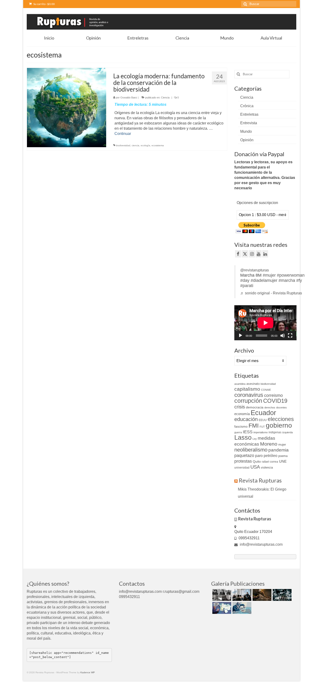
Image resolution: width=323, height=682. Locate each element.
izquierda (287, 432)
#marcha (287, 280)
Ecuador (263, 412)
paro (259, 456)
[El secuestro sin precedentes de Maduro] (221, 608)
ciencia (135, 145)
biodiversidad (123, 145)
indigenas (275, 432)
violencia (267, 467)
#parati (246, 285)
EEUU (263, 420)
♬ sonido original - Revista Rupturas (271, 293)
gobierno (279, 425)
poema (283, 456)
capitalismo (247, 389)
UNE (283, 461)
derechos (269, 407)
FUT (262, 426)
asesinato (253, 383)
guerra (238, 432)
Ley (255, 438)
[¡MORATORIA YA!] (261, 595)
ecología (145, 145)
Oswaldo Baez (128, 97)
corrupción (248, 401)
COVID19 (275, 401)
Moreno (268, 444)
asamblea (239, 383)
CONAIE (266, 389)
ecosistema (158, 145)
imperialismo (260, 432)
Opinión (246, 140)
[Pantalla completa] (290, 335)
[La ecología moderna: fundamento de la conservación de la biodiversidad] (66, 107)
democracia (254, 407)
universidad (241, 467)
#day (244, 280)
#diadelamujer (264, 280)
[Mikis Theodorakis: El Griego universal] (221, 595)
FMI (254, 425)
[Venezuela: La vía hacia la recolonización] (241, 608)
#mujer (269, 275)
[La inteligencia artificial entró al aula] (241, 595)
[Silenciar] (282, 335)
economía (242, 414)
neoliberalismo (250, 450)
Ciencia (165, 97)
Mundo (246, 131)
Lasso (243, 437)
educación (246, 419)
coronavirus (248, 395)
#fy (299, 280)
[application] (265, 322)
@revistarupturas (254, 270)
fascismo (241, 426)
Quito (257, 461)
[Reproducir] (240, 335)
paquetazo (244, 455)
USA (255, 466)
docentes (281, 407)
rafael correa (270, 461)
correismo (273, 395)
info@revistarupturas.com (261, 544)
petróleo (270, 456)
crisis (239, 406)
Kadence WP (87, 672)
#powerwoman (291, 275)
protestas (243, 461)
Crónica (246, 106)
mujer (282, 444)
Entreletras (249, 114)
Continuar (122, 134)
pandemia (278, 449)
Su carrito (44, 4)
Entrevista (248, 123)
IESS (248, 432)
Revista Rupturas (260, 480)
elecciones (281, 419)
